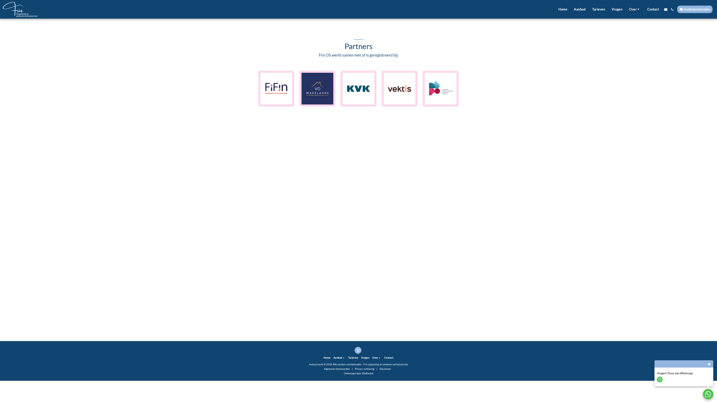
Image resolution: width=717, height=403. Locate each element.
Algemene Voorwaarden (337, 368)
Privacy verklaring (364, 368)
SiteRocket (367, 373)
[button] (635, 9)
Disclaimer (385, 368)
